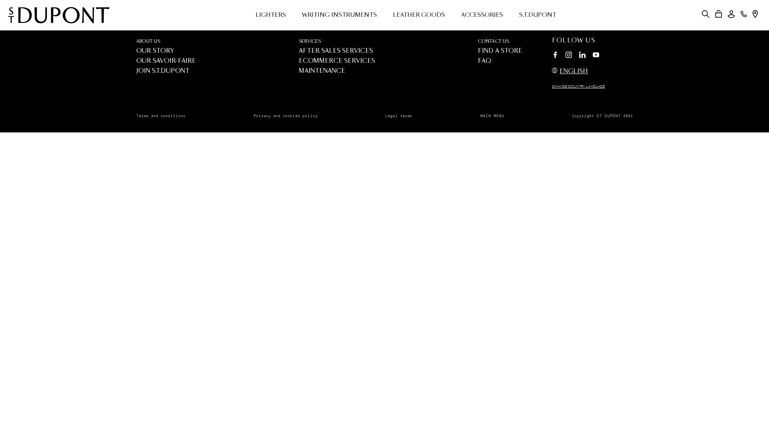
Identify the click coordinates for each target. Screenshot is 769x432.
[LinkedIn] (582, 56)
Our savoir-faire (166, 61)
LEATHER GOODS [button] (419, 15)
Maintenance (322, 71)
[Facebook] (555, 56)
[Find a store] (755, 14)
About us (148, 41)
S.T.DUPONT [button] (537, 15)
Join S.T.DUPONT (162, 71)
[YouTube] (596, 55)
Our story (155, 51)
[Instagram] (569, 56)
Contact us (493, 41)
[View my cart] (718, 14)
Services (310, 41)
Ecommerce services (337, 61)
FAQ (484, 61)
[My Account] (731, 14)
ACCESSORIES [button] (482, 15)
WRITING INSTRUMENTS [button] (339, 15)
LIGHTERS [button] (271, 15)
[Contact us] (744, 14)
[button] (706, 14)
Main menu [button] (492, 116)
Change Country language (578, 86)
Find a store (500, 51)
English (574, 71)
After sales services (336, 51)
